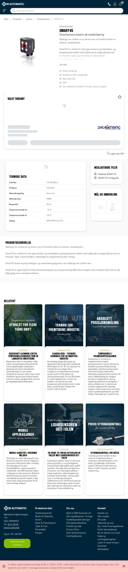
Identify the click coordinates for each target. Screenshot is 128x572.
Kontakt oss (103, 513)
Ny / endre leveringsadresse (110, 526)
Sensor (38, 519)
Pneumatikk (40, 529)
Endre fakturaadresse (107, 529)
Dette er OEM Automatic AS (78, 513)
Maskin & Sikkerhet (44, 516)
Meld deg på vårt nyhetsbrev (17, 543)
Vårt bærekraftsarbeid (76, 523)
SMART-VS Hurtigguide (108, 178)
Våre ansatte (103, 516)
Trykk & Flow (41, 526)
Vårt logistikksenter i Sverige (79, 516)
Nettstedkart (103, 549)
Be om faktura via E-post (109, 532)
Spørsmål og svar (105, 523)
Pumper (38, 532)
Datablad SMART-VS (107, 174)
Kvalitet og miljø (73, 526)
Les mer (63, 64)
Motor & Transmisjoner (45, 523)
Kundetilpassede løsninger (78, 519)
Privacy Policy (72, 529)
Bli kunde (102, 519)
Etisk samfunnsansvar (76, 532)
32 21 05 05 (13, 524)
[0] (120, 4)
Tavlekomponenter (43, 513)
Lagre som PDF (117, 153)
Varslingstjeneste (74, 536)
